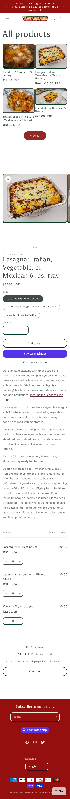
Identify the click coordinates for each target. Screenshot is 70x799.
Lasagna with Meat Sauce (22, 298)
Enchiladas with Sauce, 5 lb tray (50, 109)
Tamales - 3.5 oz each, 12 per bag (17, 73)
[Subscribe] (55, 716)
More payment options (35, 362)
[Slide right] (43, 247)
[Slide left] (27, 247)
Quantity (7, 323)
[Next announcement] (63, 7)
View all (35, 135)
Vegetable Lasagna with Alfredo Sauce (31, 306)
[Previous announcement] (7, 7)
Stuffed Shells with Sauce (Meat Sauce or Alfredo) (18, 118)
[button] (7, 18)
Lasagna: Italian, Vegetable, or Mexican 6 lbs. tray (49, 75)
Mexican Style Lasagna (21, 314)
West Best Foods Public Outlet (29, 792)
